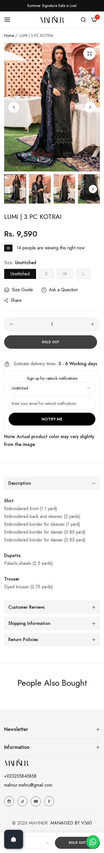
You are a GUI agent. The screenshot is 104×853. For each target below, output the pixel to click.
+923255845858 (20, 776)
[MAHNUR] (52, 19)
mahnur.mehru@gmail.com (28, 785)
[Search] (83, 19)
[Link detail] (9, 801)
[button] (90, 107)
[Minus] (11, 324)
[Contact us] (93, 842)
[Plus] (92, 324)
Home (9, 35)
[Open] (13, 839)
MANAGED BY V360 (71, 823)
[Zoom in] (89, 53)
